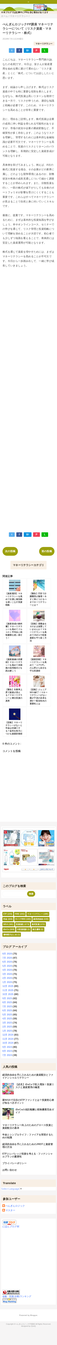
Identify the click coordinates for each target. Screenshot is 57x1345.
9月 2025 (7, 998)
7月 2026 (7, 957)
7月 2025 (7, 1006)
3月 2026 (7, 974)
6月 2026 (7, 961)
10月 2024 (7, 1042)
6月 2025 (7, 1010)
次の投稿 (10, 551)
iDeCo (6, 929)
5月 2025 (7, 1014)
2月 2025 (7, 1026)
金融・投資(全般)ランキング (16, 1296)
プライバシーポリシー (14, 1163)
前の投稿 (47, 551)
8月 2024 (7, 1051)
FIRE (17, 914)
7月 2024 (7, 1055)
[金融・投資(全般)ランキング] (11, 1293)
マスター (10, 1210)
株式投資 (36, 924)
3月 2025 (7, 1022)
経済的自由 (38, 919)
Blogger (33, 1315)
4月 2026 (7, 969)
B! (27, 50)
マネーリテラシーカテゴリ (28, 565)
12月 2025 (7, 986)
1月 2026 (7, 982)
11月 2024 (7, 1038)
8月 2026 (7, 953)
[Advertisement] (28, 397)
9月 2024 (7, 1047)
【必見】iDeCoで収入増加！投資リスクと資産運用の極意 (35, 1086)
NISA (5, 924)
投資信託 (20, 924)
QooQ (33, 1326)
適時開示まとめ (10, 935)
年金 (5, 919)
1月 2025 (7, 1030)
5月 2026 (7, 966)
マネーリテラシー (44, 43)
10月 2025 (7, 994)
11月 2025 (7, 990)
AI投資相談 (22, 929)
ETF (5, 914)
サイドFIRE (20, 919)
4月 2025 (7, 1018)
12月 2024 (7, 1034)
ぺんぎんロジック (15, 1205)
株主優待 (36, 929)
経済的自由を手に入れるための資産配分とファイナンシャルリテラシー (27, 1076)
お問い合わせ (9, 1170)
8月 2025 (7, 1002)
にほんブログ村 (10, 1226)
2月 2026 (7, 978)
